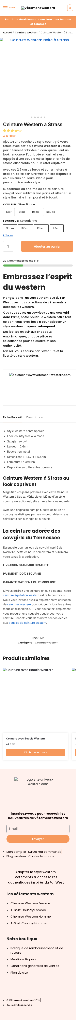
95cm (10, 228)
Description (34, 417)
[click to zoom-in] (38, 76)
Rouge (50, 212)
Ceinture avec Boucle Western (25, 738)
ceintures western (19, 604)
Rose (35, 212)
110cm (56, 228)
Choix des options (35, 752)
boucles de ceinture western (27, 622)
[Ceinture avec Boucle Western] (35, 700)
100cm (25, 228)
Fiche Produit (12, 417)
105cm (41, 228)
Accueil (7, 32)
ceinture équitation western (21, 595)
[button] (12, 131)
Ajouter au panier (47, 246)
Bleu (22, 212)
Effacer (8, 235)
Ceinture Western (26, 32)
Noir (9, 212)
